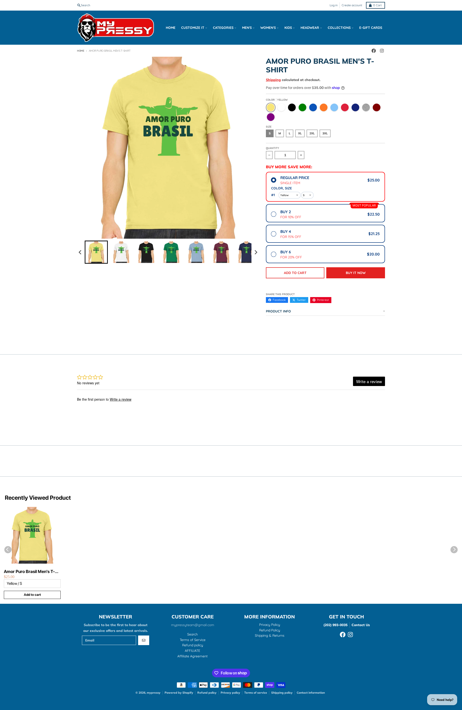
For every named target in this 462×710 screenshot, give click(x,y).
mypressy (153, 692)
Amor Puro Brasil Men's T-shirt (29, 571)
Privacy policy (230, 692)
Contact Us (361, 625)
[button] (96, 252)
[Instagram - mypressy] (382, 51)
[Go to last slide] (80, 252)
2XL (312, 133)
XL (300, 133)
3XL (325, 133)
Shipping (273, 80)
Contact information (311, 692)
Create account (352, 5)
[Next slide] (255, 252)
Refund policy (207, 692)
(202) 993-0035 (335, 625)
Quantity (272, 148)
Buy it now (356, 273)
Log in (334, 5)
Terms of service (255, 692)
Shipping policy (282, 692)
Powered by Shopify (179, 692)
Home (80, 50)
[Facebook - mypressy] (374, 51)
